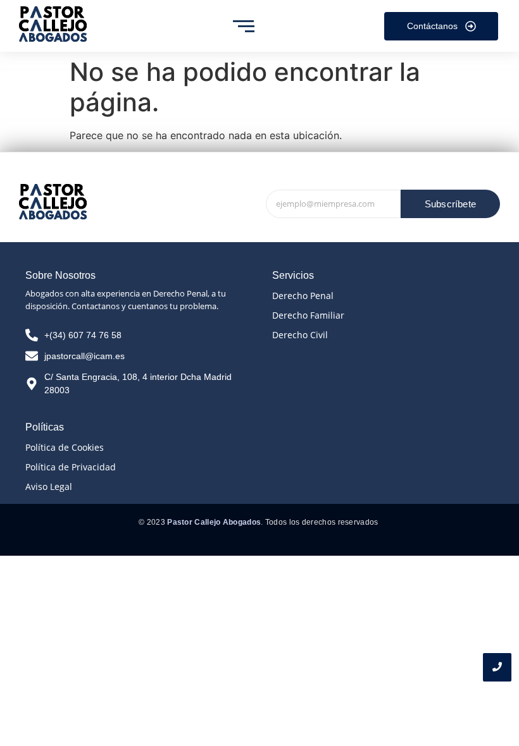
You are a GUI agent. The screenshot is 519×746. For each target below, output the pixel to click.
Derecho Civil (300, 335)
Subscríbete (450, 204)
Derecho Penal (303, 296)
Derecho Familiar (308, 315)
